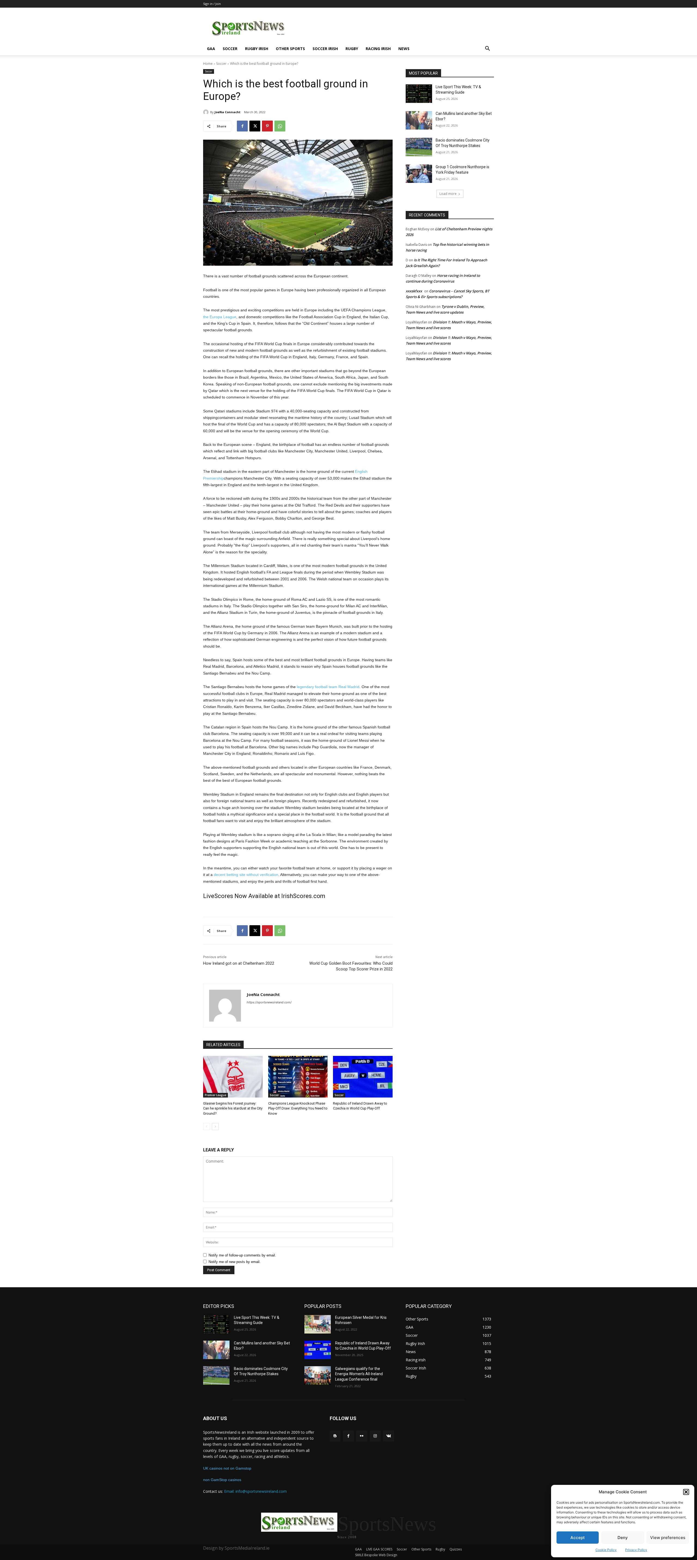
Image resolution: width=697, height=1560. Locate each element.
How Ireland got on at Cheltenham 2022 (238, 963)
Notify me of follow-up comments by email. (242, 1255)
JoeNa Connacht (227, 112)
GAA (211, 48)
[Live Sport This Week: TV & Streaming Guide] (419, 93)
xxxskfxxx (414, 291)
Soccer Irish (325, 48)
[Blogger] (335, 1436)
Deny (622, 1537)
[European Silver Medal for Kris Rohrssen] (317, 1324)
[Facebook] (242, 126)
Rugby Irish (256, 48)
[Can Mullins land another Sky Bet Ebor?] (419, 120)
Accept (577, 1537)
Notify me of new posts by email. (235, 1262)
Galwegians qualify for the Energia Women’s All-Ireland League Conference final (359, 1373)
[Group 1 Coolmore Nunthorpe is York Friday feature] (419, 173)
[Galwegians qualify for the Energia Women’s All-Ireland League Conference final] (317, 1375)
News (403, 48)
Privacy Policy (636, 1550)
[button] (686, 1492)
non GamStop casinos (222, 1480)
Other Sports (290, 48)
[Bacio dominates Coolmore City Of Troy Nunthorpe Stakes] (419, 147)
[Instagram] (375, 1436)
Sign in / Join (212, 4)
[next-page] (215, 1126)
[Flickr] (361, 1436)
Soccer (230, 48)
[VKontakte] (388, 1436)
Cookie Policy (606, 1550)
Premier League (215, 1095)
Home (208, 63)
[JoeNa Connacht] (206, 112)
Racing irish (378, 48)
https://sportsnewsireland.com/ (269, 1002)
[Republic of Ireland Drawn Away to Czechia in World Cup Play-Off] (363, 1077)
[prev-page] (206, 1126)
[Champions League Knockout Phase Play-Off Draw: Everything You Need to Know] (298, 1077)
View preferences (667, 1537)
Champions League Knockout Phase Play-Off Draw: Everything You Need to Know (298, 1108)
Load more (448, 193)
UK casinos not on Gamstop (227, 1468)
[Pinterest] (267, 126)
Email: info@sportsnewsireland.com (255, 1491)
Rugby (352, 48)
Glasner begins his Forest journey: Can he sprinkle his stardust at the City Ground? (232, 1108)
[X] (254, 126)
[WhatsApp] (279, 126)
